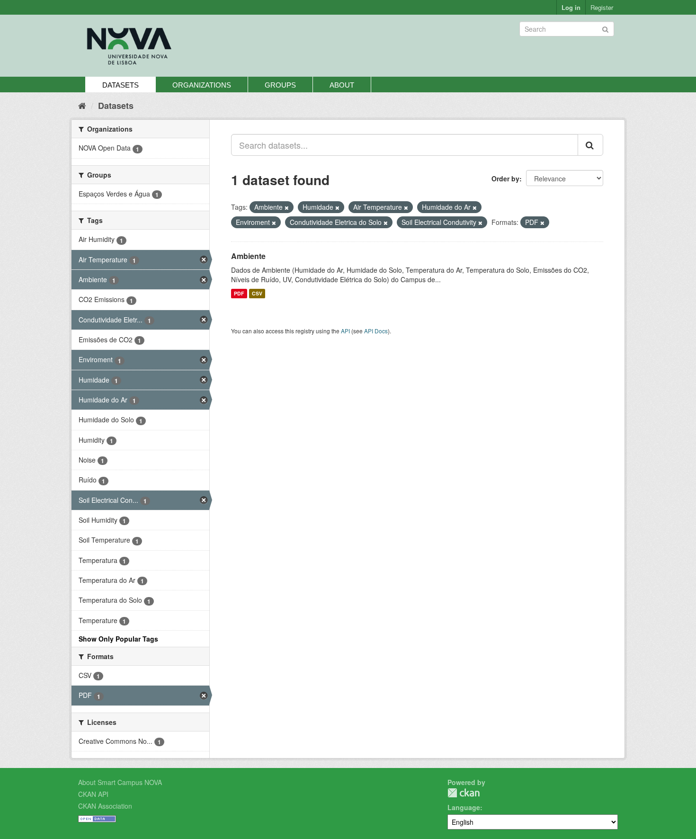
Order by (505, 178)
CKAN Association (105, 806)
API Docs (376, 331)
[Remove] (287, 207)
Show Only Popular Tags (118, 638)
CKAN (463, 793)
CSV (257, 293)
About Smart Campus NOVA (120, 782)
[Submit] (605, 28)
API (345, 331)
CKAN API (93, 794)
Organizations (201, 85)
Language (463, 807)
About (342, 85)
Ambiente (248, 255)
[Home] (82, 105)
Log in (571, 7)
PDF (239, 293)
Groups (280, 85)
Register (601, 7)
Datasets (120, 85)
